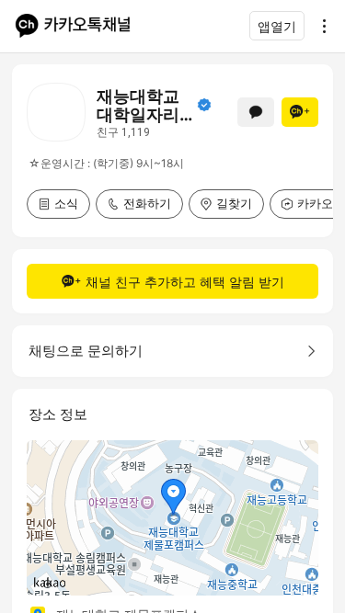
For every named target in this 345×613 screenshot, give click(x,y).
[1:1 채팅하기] (255, 112)
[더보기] (319, 26)
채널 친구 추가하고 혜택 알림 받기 (185, 281)
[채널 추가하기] (300, 112)
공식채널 (204, 104)
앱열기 (277, 26)
